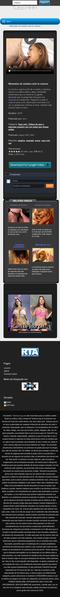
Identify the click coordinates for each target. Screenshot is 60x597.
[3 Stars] (14, 151)
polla (27, 89)
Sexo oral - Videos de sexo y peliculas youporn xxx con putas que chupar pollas (28, 127)
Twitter (8, 402)
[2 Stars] (12, 151)
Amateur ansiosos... (19, 205)
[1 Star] (9, 151)
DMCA (6, 371)
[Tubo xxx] (30, 11)
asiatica (14, 89)
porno (37, 140)
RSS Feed (10, 405)
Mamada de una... (43, 245)
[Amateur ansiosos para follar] (19, 215)
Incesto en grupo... (43, 205)
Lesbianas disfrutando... (19, 246)
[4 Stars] (16, 151)
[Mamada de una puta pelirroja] (43, 255)
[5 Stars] (19, 151)
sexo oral (46, 140)
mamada (12, 100)
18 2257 (7, 368)
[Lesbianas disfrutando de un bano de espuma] (19, 257)
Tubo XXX (4, 26)
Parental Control (10, 374)
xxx (10, 143)
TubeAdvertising (35, 332)
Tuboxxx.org (17, 416)
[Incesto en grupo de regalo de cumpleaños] (43, 216)
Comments (15, 175)
